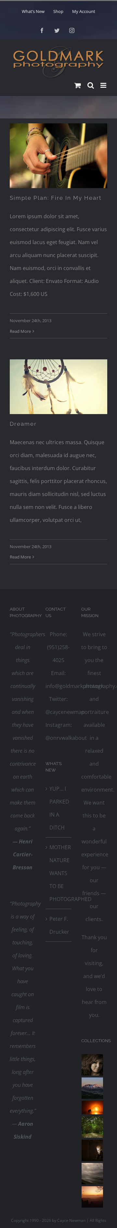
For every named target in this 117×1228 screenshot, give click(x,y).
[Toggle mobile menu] (103, 85)
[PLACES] (92, 1088)
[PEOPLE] (92, 1064)
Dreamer (23, 424)
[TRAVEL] (92, 1173)
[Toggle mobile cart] (77, 85)
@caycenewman (65, 711)
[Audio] (58, 155)
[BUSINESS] (92, 1107)
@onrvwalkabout (66, 737)
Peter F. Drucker (58, 925)
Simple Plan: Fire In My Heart (56, 198)
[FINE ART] (92, 1197)
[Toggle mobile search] (90, 85)
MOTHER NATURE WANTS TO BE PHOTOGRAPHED (58, 873)
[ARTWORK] (92, 1127)
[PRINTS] (92, 1150)
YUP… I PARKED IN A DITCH (58, 808)
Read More (20, 331)
